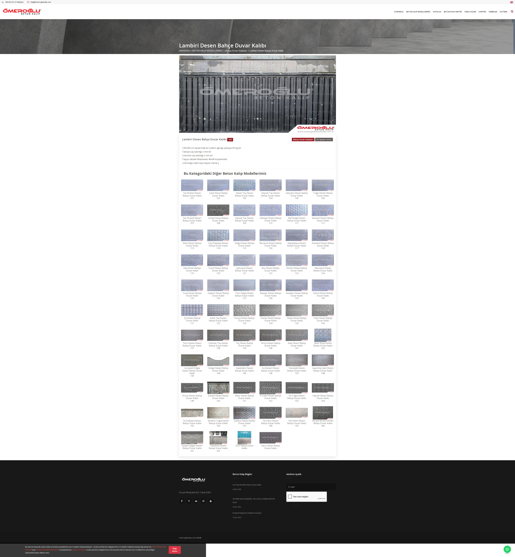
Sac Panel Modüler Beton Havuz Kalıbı (247, 485)
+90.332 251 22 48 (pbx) (14, 2)
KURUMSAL (399, 12)
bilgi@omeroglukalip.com (41, 2)
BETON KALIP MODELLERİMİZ (418, 12)
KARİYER (482, 12)
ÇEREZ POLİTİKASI (79, 550)
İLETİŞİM (503, 12)
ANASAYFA (184, 50)
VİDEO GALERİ (470, 12)
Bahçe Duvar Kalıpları (236, 50)
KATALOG (437, 12)
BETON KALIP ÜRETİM (453, 12)
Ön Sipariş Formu (324, 139)
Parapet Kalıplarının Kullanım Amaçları (247, 513)
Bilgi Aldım (174, 549)
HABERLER (493, 12)
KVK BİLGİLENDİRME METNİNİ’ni (47, 550)
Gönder (295, 505)
